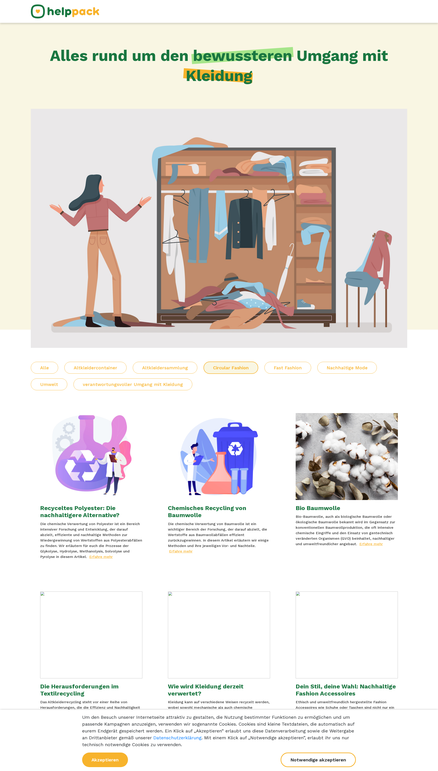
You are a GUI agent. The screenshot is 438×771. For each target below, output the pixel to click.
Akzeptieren (105, 760)
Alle (44, 367)
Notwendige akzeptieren (318, 760)
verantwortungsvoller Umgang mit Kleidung (133, 384)
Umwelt (49, 384)
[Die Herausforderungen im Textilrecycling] (91, 634)
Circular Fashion (231, 367)
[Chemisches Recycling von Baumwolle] (219, 456)
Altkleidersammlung (165, 367)
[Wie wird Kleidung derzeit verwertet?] (219, 634)
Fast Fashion (288, 367)
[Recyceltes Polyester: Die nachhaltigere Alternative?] (91, 456)
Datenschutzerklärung (177, 737)
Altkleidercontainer (95, 367)
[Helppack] (65, 11)
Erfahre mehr (101, 557)
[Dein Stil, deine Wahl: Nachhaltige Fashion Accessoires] (347, 634)
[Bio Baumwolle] (347, 456)
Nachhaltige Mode (347, 367)
